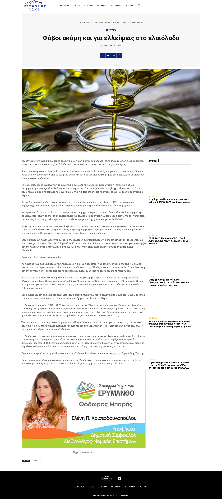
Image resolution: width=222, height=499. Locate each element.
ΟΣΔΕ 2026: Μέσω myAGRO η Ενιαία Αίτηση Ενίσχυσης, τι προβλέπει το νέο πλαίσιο (169, 241)
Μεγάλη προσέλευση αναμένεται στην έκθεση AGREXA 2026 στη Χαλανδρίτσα (169, 200)
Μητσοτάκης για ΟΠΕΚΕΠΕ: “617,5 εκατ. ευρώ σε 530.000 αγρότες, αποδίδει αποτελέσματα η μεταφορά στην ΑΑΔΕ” (169, 365)
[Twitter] (108, 55)
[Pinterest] (114, 55)
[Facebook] (102, 55)
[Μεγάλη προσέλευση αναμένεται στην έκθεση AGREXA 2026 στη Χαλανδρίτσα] (170, 180)
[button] (139, 5)
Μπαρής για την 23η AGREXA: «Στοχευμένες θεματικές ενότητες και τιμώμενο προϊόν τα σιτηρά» (169, 282)
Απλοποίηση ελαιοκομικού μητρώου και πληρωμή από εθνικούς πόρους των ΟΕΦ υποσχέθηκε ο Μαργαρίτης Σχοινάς (170, 324)
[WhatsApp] (119, 55)
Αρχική (83, 22)
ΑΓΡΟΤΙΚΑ (92, 22)
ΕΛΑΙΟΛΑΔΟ (36, 461)
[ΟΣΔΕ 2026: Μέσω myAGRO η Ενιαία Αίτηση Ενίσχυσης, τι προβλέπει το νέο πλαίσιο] (170, 219)
